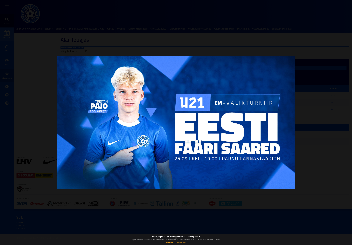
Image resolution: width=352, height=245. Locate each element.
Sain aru (169, 242)
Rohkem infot (181, 242)
